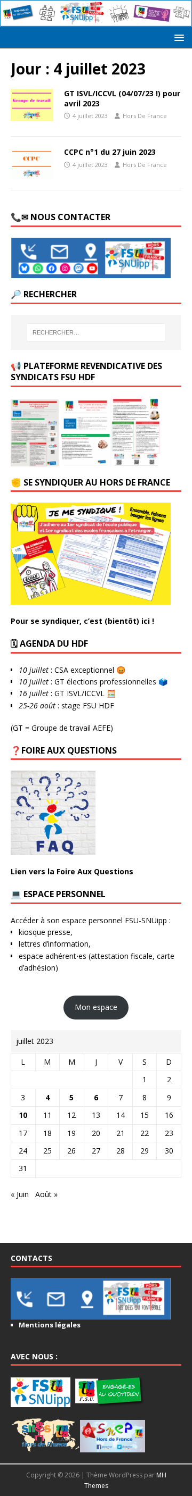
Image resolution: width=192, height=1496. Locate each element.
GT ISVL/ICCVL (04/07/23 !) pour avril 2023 (122, 98)
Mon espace (96, 1007)
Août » (46, 1194)
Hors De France (145, 116)
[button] (177, 37)
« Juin (20, 1194)
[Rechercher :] (96, 332)
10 (23, 1115)
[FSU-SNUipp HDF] (96, 20)
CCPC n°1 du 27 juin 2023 (110, 152)
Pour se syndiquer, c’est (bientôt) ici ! (82, 621)
